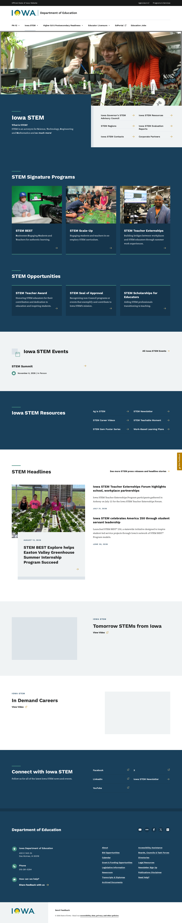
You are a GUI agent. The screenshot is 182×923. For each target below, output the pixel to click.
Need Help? (143, 877)
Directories (143, 857)
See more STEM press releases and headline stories (138, 471)
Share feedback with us (32, 885)
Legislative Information (113, 867)
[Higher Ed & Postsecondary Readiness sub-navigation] (82, 25)
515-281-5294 (25, 869)
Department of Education (58, 13)
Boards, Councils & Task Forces (153, 852)
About (105, 848)
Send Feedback (62, 910)
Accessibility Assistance (150, 848)
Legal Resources (146, 862)
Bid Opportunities (111, 852)
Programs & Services (161, 3)
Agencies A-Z (143, 3)
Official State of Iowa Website (24, 3)
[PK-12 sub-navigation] (19, 25)
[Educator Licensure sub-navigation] (109, 25)
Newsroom (107, 872)
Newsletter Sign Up (147, 867)
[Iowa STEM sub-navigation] (37, 25)
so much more (43, 133)
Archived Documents (112, 882)
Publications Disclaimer (150, 872)
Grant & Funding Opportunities (117, 862)
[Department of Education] (24, 13)
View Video (99, 632)
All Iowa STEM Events (154, 351)
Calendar (106, 857)
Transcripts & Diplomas (113, 877)
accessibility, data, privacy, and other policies (99, 915)
